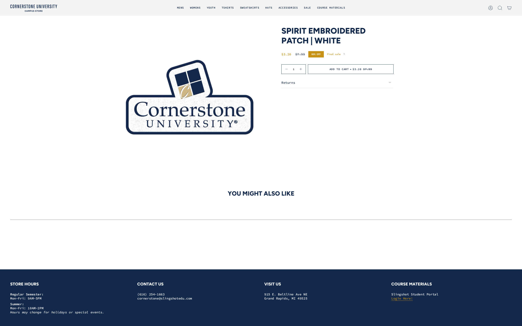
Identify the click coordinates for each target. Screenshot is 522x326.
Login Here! (402, 298)
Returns (288, 82)
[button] (180, 8)
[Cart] (509, 7)
